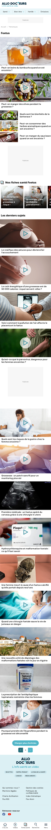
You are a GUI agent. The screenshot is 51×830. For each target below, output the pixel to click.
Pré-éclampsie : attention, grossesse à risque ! (11, 201)
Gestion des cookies (34, 788)
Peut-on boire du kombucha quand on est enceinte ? (23, 69)
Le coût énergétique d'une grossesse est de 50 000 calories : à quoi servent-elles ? (24, 287)
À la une (5, 828)
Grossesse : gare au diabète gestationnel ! (34, 202)
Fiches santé (25, 828)
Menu (46, 828)
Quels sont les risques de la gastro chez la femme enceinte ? (22, 440)
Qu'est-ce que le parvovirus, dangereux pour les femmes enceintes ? (24, 360)
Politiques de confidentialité (32, 792)
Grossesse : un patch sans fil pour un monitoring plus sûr (20, 477)
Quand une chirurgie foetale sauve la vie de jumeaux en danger (23, 623)
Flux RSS (5, 799)
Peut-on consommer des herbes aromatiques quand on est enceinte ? (35, 126)
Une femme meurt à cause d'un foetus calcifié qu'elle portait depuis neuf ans (25, 586)
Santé (5, 12)
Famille (30, 12)
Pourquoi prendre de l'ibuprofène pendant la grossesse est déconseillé (24, 732)
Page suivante (30, 750)
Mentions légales (9, 791)
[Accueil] (25, 763)
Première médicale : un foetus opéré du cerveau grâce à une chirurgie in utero (21, 513)
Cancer (18, 776)
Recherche (35, 828)
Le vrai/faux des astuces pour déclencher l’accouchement (22, 251)
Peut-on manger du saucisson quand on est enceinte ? (35, 137)
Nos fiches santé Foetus (20, 182)
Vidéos (15, 828)
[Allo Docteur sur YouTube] (9, 814)
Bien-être (18, 12)
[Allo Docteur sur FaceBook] (3, 814)
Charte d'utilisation (10, 796)
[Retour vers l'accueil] (25, 4)
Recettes (9, 772)
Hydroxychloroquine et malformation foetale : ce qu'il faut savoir (25, 550)
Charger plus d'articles (25, 743)
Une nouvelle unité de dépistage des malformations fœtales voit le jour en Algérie (24, 659)
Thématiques (13, 27)
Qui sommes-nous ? (10, 788)
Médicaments (30, 776)
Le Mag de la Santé (38, 772)
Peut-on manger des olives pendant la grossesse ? (21, 105)
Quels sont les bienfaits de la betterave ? (34, 115)
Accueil (3, 27)
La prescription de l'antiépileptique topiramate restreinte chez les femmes (21, 695)
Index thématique (33, 796)
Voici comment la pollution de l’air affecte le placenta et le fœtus (24, 324)
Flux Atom (30, 799)
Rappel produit (22, 772)
